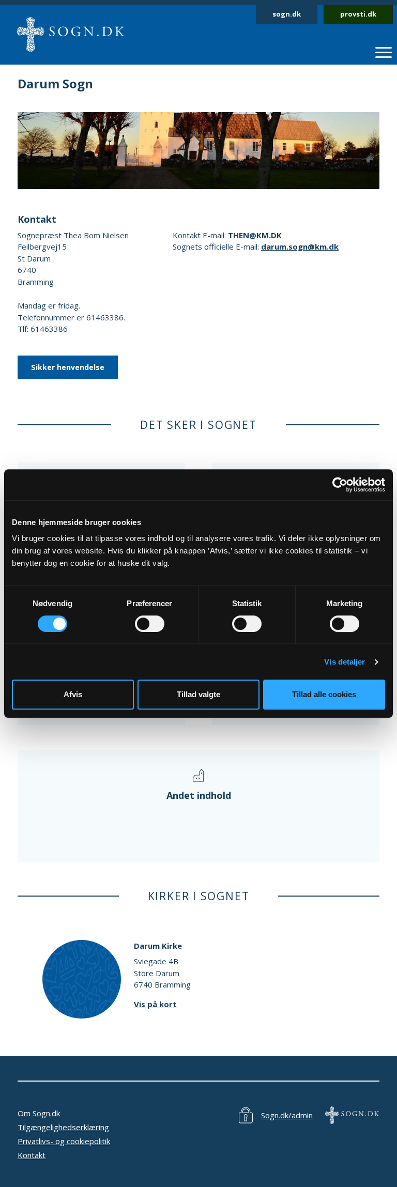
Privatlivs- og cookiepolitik (64, 1141)
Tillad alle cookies (324, 694)
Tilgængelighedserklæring (63, 1127)
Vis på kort (155, 1004)
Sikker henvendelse (67, 367)
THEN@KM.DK (255, 235)
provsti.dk (358, 14)
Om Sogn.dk (39, 1113)
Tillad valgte (198, 694)
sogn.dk (286, 14)
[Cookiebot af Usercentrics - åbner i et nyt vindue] (340, 484)
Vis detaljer (344, 661)
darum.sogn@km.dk (300, 246)
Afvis (73, 694)
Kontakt (31, 1155)
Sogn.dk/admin (287, 1115)
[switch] (149, 623)
